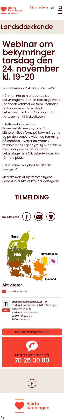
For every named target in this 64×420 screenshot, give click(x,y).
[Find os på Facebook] (32, 383)
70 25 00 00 (32, 360)
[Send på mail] (38, 216)
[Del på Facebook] (26, 216)
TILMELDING (32, 197)
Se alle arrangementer (32, 332)
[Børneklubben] (12, 9)
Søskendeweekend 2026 (27, 301)
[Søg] (60, 8)
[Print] (50, 216)
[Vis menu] (60, 13)
